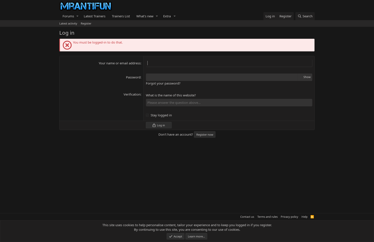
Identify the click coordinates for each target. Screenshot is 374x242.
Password (133, 77)
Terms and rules (267, 217)
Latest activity (68, 23)
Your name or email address (119, 63)
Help (304, 217)
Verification (132, 94)
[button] (77, 16)
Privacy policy (289, 217)
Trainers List (121, 16)
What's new (144, 16)
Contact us (247, 217)
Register (86, 23)
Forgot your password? (163, 83)
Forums (68, 16)
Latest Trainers (94, 16)
